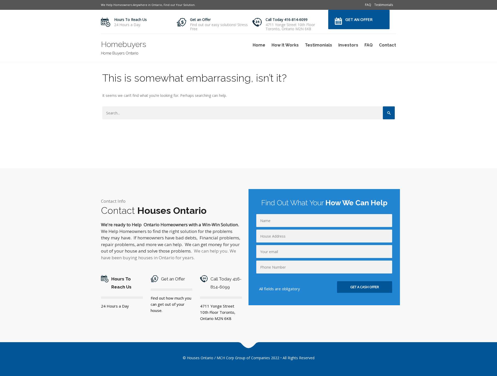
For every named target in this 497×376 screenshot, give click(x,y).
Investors (348, 45)
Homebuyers (123, 44)
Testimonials (383, 5)
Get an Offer (200, 19)
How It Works (285, 45)
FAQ (368, 5)
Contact (387, 45)
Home (259, 45)
